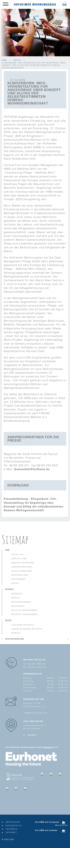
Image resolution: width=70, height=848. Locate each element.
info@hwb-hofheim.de (35, 713)
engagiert (48, 747)
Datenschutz (14, 826)
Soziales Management (24, 610)
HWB (4, 60)
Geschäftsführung (22, 563)
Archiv (17, 60)
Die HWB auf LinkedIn (46, 830)
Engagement (18, 579)
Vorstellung (19, 559)
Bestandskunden (21, 602)
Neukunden (17, 606)
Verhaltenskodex (21, 571)
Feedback (12, 829)
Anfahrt (32, 735)
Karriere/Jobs (19, 575)
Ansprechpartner (21, 567)
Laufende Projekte (22, 625)
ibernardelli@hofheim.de (32, 469)
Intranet (11, 832)
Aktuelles (17, 555)
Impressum (13, 822)
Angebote (17, 594)
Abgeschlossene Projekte (27, 629)
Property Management (24, 614)
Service (15, 598)
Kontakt (16, 633)
